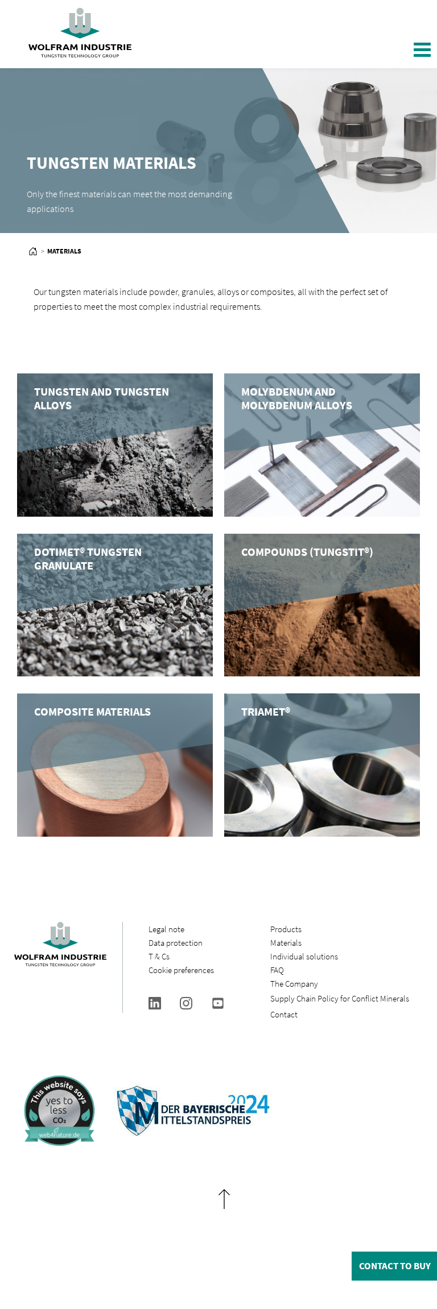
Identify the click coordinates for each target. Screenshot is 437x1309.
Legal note (166, 929)
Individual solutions (304, 956)
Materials (286, 942)
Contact (284, 1014)
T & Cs (159, 956)
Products (286, 929)
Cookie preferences (181, 970)
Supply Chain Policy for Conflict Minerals (339, 998)
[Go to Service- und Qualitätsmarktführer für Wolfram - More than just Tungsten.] (33, 252)
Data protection (176, 942)
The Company (294, 983)
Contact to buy (395, 1266)
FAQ (277, 970)
